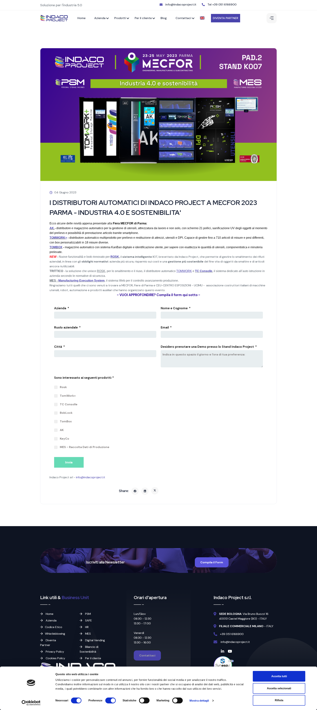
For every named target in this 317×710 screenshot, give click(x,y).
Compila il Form (211, 562)
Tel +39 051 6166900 (221, 4)
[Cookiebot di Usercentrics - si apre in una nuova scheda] (31, 703)
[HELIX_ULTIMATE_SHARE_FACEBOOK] (135, 491)
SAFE (88, 620)
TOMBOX (56, 247)
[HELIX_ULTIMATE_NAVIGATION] (272, 18)
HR (86, 627)
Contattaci (183, 18)
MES (87, 634)
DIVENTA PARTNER (225, 18)
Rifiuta (279, 700)
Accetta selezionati (279, 688)
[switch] (110, 700)
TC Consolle (203, 271)
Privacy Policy (54, 652)
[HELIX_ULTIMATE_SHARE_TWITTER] (154, 490)
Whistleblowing (55, 634)
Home (81, 18)
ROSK (114, 256)
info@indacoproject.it (180, 4)
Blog (164, 18)
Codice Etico (53, 627)
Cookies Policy (55, 658)
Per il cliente (143, 18)
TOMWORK (57, 237)
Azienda (99, 18)
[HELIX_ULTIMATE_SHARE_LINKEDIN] (145, 491)
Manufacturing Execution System (81, 280)
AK (52, 228)
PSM (87, 614)
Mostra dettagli (199, 700)
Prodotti (120, 18)
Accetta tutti (279, 676)
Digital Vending (94, 640)
